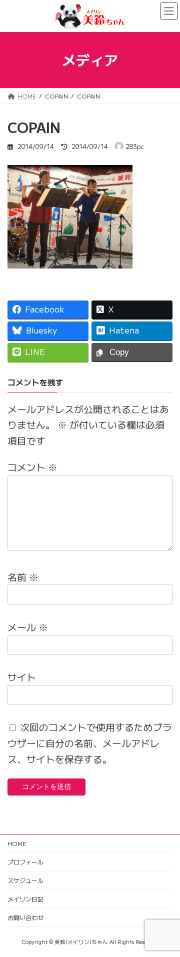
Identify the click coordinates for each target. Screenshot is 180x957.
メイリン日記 (26, 898)
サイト (22, 677)
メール (28, 627)
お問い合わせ (26, 917)
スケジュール (26, 880)
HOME (17, 843)
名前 (23, 577)
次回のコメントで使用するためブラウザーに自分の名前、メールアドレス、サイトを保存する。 (90, 742)
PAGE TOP (166, 919)
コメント (33, 467)
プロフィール (26, 862)
